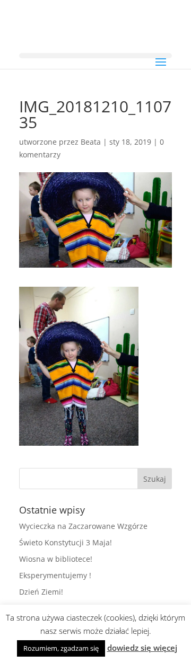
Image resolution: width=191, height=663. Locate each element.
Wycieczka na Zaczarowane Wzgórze (83, 526)
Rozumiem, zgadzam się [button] (61, 648)
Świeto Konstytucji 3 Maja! (65, 542)
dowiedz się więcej (142, 647)
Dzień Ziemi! (41, 592)
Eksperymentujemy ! (55, 575)
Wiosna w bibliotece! (55, 559)
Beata (91, 142)
